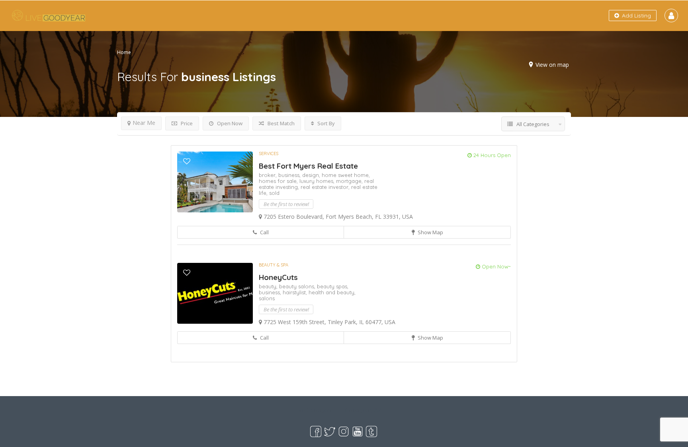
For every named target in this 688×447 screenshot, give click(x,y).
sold (274, 193)
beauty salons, (298, 286)
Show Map (429, 232)
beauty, (269, 286)
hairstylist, (296, 292)
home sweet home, (346, 175)
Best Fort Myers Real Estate (308, 166)
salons (267, 298)
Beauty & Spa (273, 265)
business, (290, 175)
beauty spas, (332, 286)
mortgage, (350, 181)
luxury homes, (317, 181)
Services (268, 153)
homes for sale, (279, 181)
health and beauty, (332, 292)
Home (124, 52)
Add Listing (635, 15)
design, (312, 175)
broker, (268, 175)
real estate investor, (326, 187)
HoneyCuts (278, 277)
